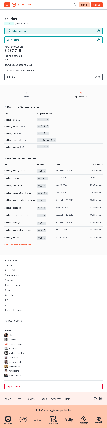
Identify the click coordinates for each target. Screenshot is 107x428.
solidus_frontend (15, 140)
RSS (6, 300)
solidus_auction (12, 237)
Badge (7, 290)
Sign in (84, 4)
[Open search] (74, 4)
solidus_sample (14, 147)
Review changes (12, 285)
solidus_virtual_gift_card (16, 215)
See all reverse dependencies (17, 244)
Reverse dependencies (14, 310)
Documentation (11, 275)
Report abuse (13, 386)
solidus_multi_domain (15, 170)
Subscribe (8, 295)
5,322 (97, 77)
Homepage (9, 265)
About (7, 399)
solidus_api (12, 119)
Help (67, 399)
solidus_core (12, 133)
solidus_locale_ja (12, 207)
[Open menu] (7, 4)
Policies (30, 399)
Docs (18, 399)
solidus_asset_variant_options (19, 200)
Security (56, 399)
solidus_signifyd (12, 222)
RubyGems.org (44, 410)
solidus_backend (14, 126)
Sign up (96, 4)
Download (9, 280)
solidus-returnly (11, 178)
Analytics (8, 305)
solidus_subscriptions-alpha (17, 230)
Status (43, 399)
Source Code (10, 270)
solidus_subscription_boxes (17, 192)
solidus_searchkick (13, 185)
